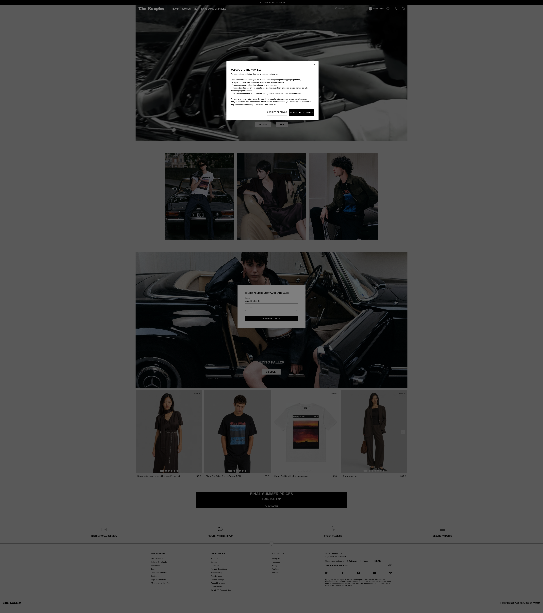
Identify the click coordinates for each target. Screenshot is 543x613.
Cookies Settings (277, 112)
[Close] (314, 65)
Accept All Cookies (301, 112)
